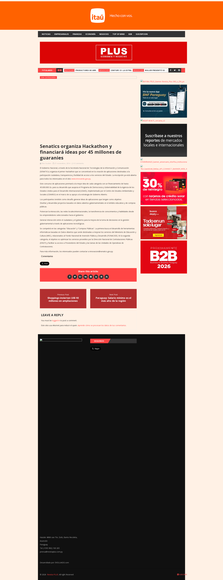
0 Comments (79, 163)
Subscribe (183, 574)
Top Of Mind (119, 34)
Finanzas (77, 34)
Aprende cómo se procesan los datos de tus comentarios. (102, 325)
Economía (90, 34)
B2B (130, 34)
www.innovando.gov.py (81, 179)
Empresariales (61, 34)
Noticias (46, 34)
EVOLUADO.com (62, 562)
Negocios (104, 34)
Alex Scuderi (46, 163)
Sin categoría (48, 77)
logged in (56, 320)
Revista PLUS (52, 574)
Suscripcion (142, 34)
